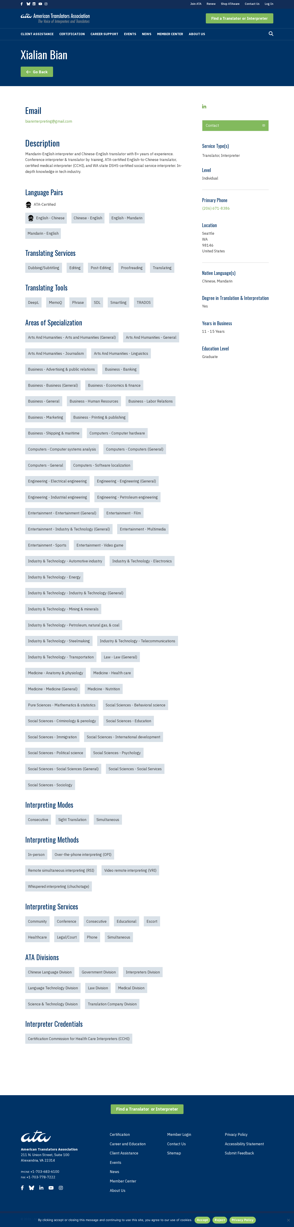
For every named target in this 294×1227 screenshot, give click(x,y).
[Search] (271, 34)
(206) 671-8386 (216, 208)
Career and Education (128, 1144)
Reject (220, 1220)
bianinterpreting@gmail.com (48, 121)
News (146, 34)
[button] (239, 18)
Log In (269, 4)
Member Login (179, 1134)
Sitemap (174, 1153)
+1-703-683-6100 (44, 1171)
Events (130, 34)
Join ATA (195, 4)
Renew (211, 4)
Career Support (104, 34)
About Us (197, 34)
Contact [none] (212, 125)
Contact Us (252, 4)
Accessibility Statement (244, 1144)
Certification (72, 34)
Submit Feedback (239, 1153)
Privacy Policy (236, 1134)
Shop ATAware (230, 4)
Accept (202, 1220)
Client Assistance (37, 34)
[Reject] (288, 1220)
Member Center (170, 34)
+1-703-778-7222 (40, 1177)
